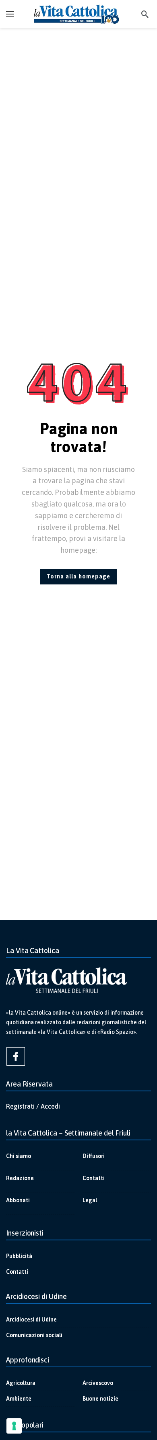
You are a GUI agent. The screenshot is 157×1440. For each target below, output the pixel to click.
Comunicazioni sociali (34, 1335)
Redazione (20, 1178)
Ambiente (18, 1398)
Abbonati (18, 1200)
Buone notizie (100, 1398)
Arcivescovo (98, 1383)
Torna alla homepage (78, 576)
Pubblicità (19, 1256)
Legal (90, 1200)
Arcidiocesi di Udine (31, 1319)
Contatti (94, 1178)
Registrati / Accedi (33, 1106)
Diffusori (94, 1156)
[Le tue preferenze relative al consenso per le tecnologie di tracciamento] (14, 1426)
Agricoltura (20, 1383)
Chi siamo (18, 1156)
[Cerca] (145, 14)
